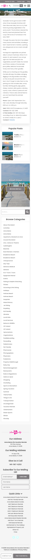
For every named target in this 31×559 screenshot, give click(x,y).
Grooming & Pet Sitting (11, 287)
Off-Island (6, 326)
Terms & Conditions (10, 550)
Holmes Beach (8, 293)
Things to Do (7, 398)
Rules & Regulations (10, 374)
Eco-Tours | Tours (9, 273)
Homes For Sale (9, 1)
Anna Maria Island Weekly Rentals (15, 518)
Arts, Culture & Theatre (11, 243)
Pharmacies (7, 350)
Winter (5, 416)
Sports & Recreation (10, 386)
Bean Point (18, 155)
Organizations (8, 335)
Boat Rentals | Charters (11, 252)
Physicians (6, 356)
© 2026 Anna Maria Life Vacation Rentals (15, 548)
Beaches (6, 249)
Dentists (6, 270)
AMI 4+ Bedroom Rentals (16, 511)
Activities (6, 228)
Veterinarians (7, 410)
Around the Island (9, 240)
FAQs (15, 532)
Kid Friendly (7, 311)
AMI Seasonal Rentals (15, 523)
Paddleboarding (8, 338)
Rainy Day (6, 365)
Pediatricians (7, 344)
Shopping (6, 380)
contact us (6, 556)
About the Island (8, 225)
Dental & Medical (9, 267)
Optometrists (7, 332)
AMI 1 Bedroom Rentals (15, 504)
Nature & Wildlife (9, 323)
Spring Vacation (8, 389)
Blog (28, 1)
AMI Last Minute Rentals (15, 513)
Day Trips (6, 264)
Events (5, 279)
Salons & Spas (8, 377)
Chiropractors (8, 261)
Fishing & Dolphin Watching (12, 282)
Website (12, 120)
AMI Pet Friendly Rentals (15, 500)
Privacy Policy (22, 550)
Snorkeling (6, 383)
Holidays (6, 290)
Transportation (8, 401)
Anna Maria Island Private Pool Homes (15, 497)
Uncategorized (8, 404)
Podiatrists (7, 359)
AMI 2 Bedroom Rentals (15, 506)
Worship (6, 419)
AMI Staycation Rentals (15, 516)
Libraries (6, 314)
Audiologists (7, 246)
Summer (6, 392)
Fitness (5, 284)
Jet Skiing (6, 305)
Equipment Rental (9, 276)
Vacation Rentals (9, 407)
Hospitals (6, 299)
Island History (7, 302)
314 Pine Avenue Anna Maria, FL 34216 (15, 445)
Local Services (8, 320)
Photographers (8, 353)
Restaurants (7, 371)
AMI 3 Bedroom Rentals (15, 509)
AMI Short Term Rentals (15, 520)
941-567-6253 (15, 464)
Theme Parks (7, 395)
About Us (15, 530)
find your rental (22, 556)
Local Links (6, 317)
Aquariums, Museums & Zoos (13, 237)
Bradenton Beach (9, 255)
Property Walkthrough (10, 362)
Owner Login (21, 1)
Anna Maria (7, 231)
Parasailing (7, 341)
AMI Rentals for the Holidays (15, 525)
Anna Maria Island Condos (15, 502)
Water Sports (7, 413)
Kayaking (6, 308)
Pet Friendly (7, 347)
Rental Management (10, 368)
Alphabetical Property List (15, 527)
